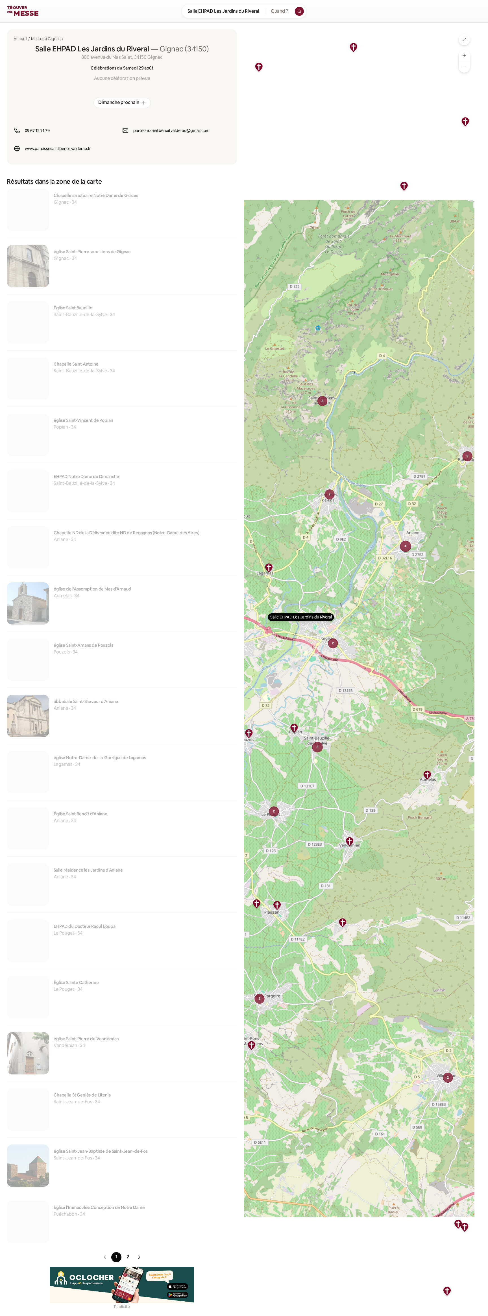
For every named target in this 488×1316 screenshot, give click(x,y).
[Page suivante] (139, 1257)
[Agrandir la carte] (464, 39)
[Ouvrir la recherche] (299, 11)
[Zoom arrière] (464, 67)
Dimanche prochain (118, 102)
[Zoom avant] (464, 55)
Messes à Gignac (46, 38)
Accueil (20, 38)
